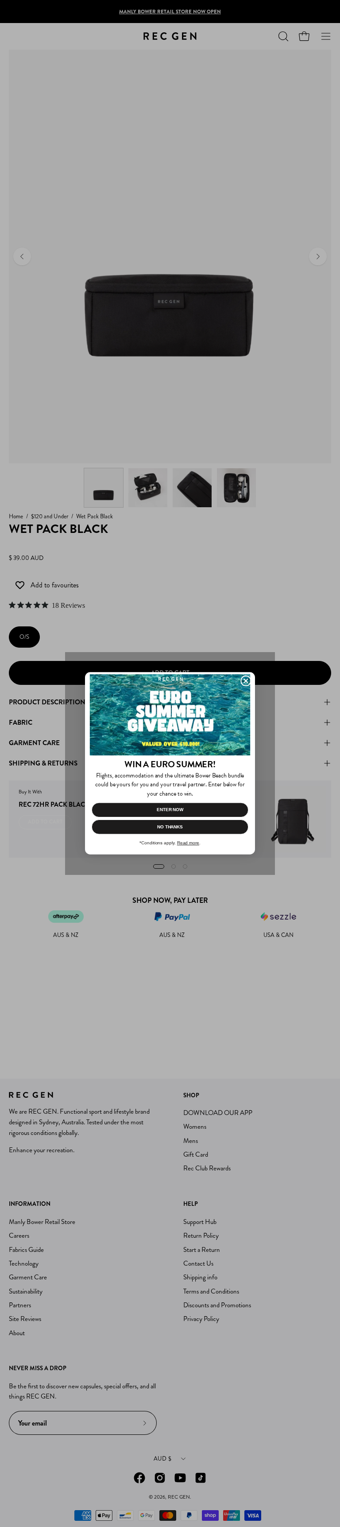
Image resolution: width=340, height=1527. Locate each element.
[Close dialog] (245, 681)
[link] (170, 715)
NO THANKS (170, 826)
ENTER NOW (170, 810)
